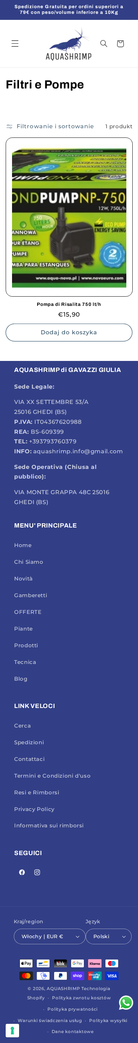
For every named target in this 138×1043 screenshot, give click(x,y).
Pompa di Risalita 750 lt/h (69, 304)
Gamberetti (30, 595)
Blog (21, 679)
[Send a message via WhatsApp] (126, 1002)
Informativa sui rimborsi (49, 825)
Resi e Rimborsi (36, 792)
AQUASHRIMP (63, 988)
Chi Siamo (29, 562)
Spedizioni (29, 742)
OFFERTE (27, 612)
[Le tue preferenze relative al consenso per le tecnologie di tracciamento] (12, 1030)
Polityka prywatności (72, 1009)
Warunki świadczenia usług (50, 1020)
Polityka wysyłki (108, 1020)
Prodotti (26, 645)
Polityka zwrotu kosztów (81, 997)
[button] (15, 44)
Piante (23, 629)
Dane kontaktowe (73, 1031)
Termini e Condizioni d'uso (52, 776)
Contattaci (29, 759)
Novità (23, 578)
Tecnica (25, 662)
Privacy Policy (34, 809)
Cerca (22, 726)
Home (23, 545)
